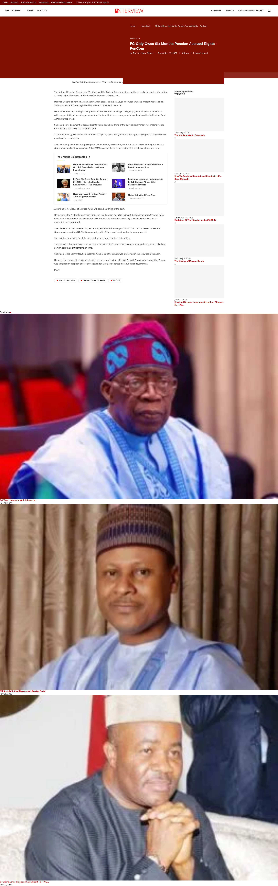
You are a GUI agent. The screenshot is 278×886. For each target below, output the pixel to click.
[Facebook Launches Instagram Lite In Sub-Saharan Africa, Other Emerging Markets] (118, 183)
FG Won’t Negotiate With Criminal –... (18, 500)
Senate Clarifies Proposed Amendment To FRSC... (24, 882)
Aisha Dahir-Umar (67, 280)
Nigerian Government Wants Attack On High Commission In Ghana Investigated (90, 167)
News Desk (145, 26)
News (30, 10)
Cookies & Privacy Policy (61, 2)
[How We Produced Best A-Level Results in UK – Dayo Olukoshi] (199, 155)
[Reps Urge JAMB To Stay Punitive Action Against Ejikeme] (63, 197)
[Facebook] (268, 2)
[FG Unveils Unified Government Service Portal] (139, 597)
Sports (230, 10)
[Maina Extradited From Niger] (118, 197)
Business (216, 10)
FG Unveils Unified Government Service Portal (22, 691)
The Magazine (13, 10)
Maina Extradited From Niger (142, 195)
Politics (42, 10)
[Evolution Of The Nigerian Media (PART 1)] (199, 199)
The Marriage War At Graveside (189, 135)
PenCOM (116, 280)
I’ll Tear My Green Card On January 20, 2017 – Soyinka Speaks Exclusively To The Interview (90, 182)
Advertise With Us (28, 2)
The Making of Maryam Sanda (189, 261)
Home (5, 2)
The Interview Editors (143, 53)
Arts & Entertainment (251, 10)
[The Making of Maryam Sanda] (199, 240)
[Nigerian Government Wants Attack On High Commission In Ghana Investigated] (63, 169)
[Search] (273, 11)
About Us (14, 2)
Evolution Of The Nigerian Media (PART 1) (195, 220)
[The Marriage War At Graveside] (199, 114)
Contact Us (43, 2)
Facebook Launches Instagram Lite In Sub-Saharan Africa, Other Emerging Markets (145, 182)
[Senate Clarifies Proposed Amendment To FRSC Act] (139, 787)
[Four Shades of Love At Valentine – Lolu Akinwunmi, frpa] (118, 167)
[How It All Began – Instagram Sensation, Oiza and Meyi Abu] (199, 281)
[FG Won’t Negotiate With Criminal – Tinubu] (139, 406)
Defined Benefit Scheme (94, 280)
